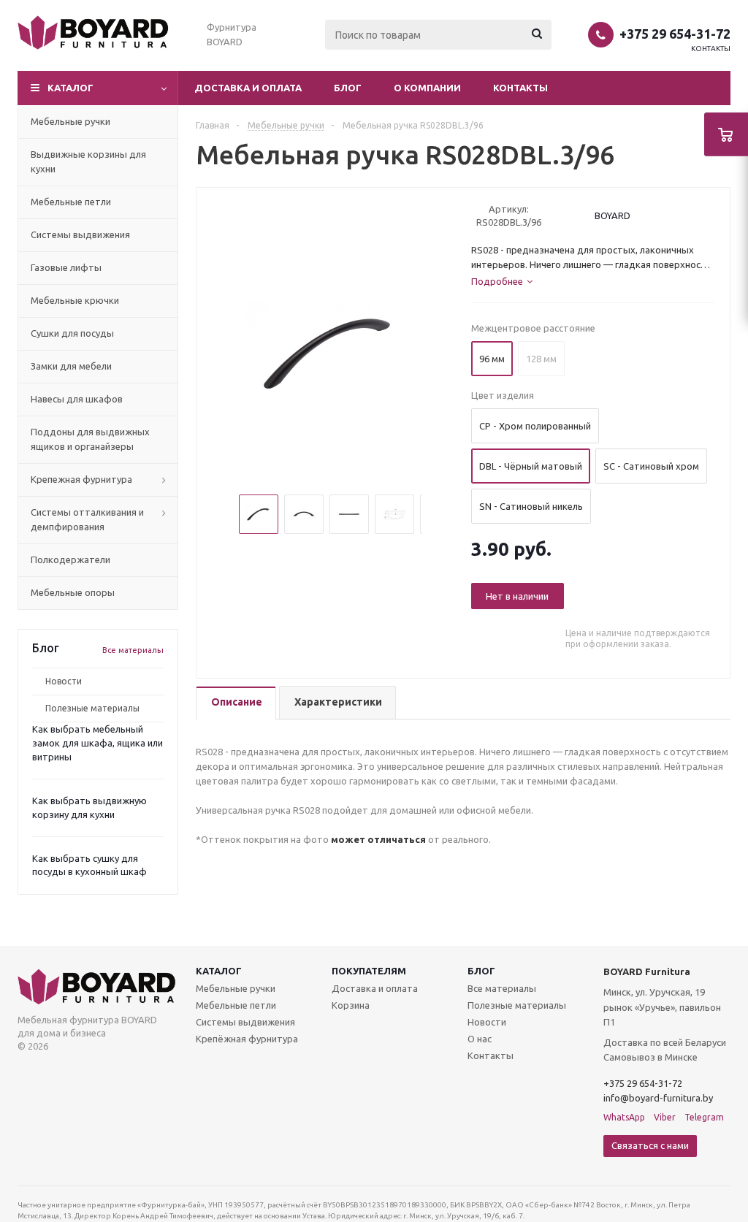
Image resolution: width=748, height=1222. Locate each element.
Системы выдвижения (245, 1022)
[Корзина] (726, 134)
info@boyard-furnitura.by (658, 1098)
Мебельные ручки (235, 988)
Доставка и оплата (248, 88)
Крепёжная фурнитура (247, 1039)
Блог (348, 88)
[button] (98, 88)
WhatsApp (624, 1117)
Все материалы (133, 650)
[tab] (236, 703)
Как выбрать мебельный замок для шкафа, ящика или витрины (97, 743)
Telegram (704, 1117)
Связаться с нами (650, 1145)
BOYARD (612, 215)
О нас (480, 1039)
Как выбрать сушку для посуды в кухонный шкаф (89, 865)
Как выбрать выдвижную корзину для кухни (89, 807)
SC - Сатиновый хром (651, 466)
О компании (427, 88)
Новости (63, 681)
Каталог (219, 971)
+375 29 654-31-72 (674, 33)
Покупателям (369, 971)
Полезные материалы (92, 708)
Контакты (710, 49)
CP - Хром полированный (535, 426)
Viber (665, 1117)
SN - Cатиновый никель (531, 506)
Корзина (351, 1005)
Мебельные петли (236, 1005)
